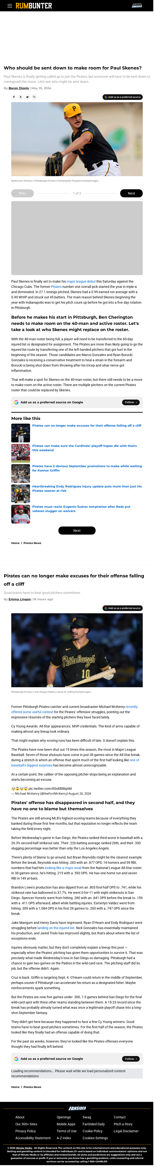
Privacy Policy (25, 1131)
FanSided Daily (94, 1124)
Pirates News (32, 543)
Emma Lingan (20, 599)
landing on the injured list (55, 928)
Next (131, 193)
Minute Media (24, 1148)
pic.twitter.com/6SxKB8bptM (50, 789)
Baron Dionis (19, 88)
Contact (120, 1117)
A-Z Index (64, 1138)
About (19, 1117)
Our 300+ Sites (26, 1124)
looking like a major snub (63, 868)
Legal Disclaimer (126, 1131)
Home (15, 543)
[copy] (34, 97)
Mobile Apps (66, 1124)
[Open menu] (10, 5)
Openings (64, 1117)
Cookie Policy (93, 1131)
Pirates (56, 287)
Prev (22, 193)
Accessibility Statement (33, 1138)
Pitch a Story (123, 1124)
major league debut (81, 281)
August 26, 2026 (80, 793)
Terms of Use (67, 1131)
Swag (87, 1117)
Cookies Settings (95, 1138)
